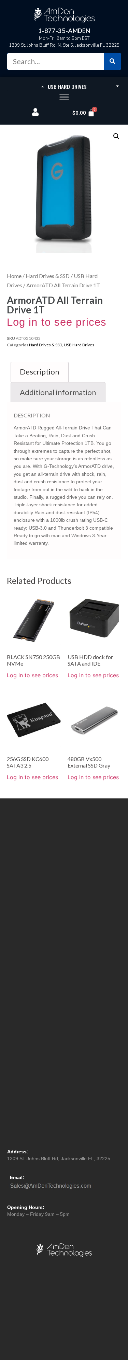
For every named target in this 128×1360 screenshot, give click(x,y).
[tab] (40, 372)
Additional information (58, 392)
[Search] (112, 61)
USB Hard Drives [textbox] (64, 86)
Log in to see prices (56, 322)
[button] (64, 97)
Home (14, 276)
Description (39, 371)
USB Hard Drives (79, 344)
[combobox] (64, 86)
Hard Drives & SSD (48, 276)
